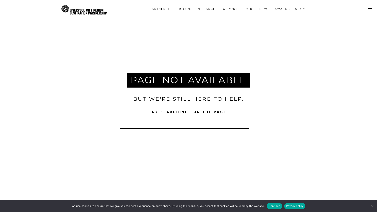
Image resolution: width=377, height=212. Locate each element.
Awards (282, 8)
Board (185, 8)
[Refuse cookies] (372, 206)
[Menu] (370, 9)
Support (229, 8)
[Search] (253, 124)
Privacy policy (294, 205)
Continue (274, 205)
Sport (248, 8)
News (264, 8)
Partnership (162, 8)
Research (206, 8)
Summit (302, 8)
